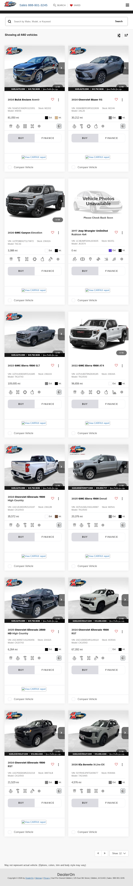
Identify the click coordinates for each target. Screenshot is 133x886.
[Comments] (59, 126)
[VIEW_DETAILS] (98, 201)
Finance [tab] (48, 138)
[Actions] (58, 100)
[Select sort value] (125, 35)
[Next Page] (104, 853)
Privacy (46, 878)
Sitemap (38, 878)
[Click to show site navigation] (127, 5)
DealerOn (29, 878)
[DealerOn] (66, 874)
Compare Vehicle (23, 167)
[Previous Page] (98, 853)
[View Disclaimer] (39, 126)
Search (119, 21)
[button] (61, 68)
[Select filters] (119, 35)
